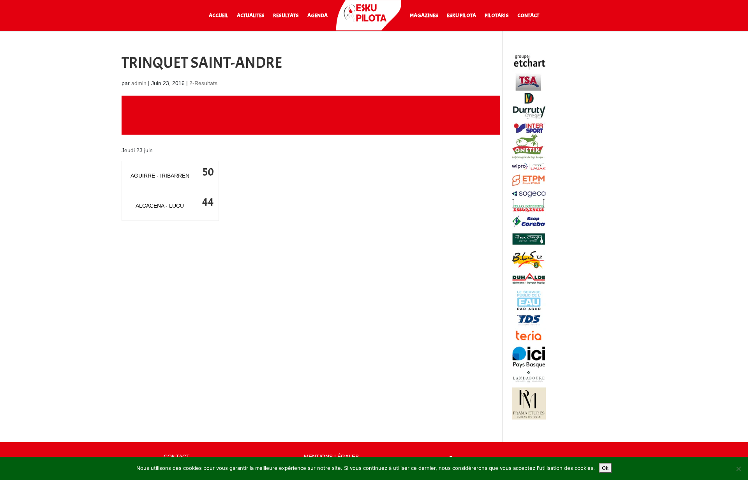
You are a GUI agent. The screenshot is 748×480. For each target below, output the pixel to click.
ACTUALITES (251, 16)
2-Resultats (203, 83)
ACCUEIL (218, 16)
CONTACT (528, 16)
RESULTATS (286, 16)
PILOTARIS (497, 16)
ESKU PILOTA (461, 16)
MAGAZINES (424, 16)
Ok (605, 468)
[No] (738, 469)
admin (138, 83)
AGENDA (317, 16)
